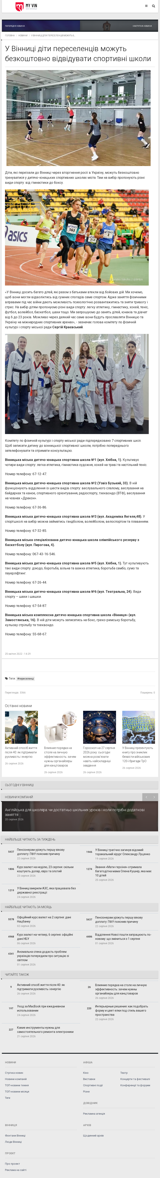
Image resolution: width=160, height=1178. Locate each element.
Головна (10, 35)
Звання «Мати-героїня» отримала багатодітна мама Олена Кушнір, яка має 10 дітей (123, 871)
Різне (86, 1091)
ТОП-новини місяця (17, 1091)
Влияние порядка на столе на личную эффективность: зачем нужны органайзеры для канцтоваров (60, 756)
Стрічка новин (14, 1072)
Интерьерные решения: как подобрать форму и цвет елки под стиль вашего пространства (121, 1010)
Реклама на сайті (15, 1170)
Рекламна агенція (94, 1113)
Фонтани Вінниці (15, 1135)
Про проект (12, 1163)
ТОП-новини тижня (17, 1085)
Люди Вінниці (13, 1141)
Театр (124, 1072)
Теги (7, 1097)
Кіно (86, 1072)
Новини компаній (16, 1079)
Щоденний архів (93, 1135)
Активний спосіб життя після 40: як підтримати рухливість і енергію (21, 752)
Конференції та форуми (135, 1085)
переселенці (26, 678)
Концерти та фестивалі (135, 1079)
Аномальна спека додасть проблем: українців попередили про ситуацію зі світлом (43, 956)
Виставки (89, 1079)
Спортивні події (93, 1085)
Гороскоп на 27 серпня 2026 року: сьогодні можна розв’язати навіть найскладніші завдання (99, 756)
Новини (23, 35)
